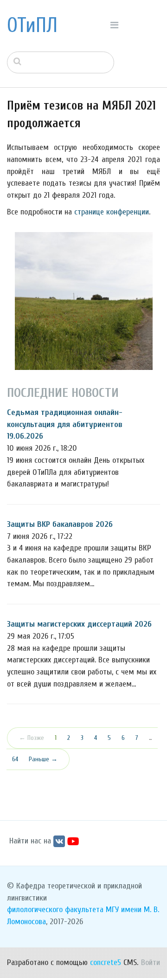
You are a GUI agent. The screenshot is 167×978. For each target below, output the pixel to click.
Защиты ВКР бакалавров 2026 (60, 524)
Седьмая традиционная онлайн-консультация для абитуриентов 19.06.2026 (64, 424)
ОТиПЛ (32, 25)
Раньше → (43, 759)
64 (15, 759)
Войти (150, 962)
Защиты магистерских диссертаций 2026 (79, 624)
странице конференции (111, 212)
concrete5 (105, 962)
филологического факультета (55, 909)
